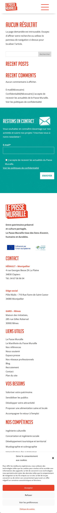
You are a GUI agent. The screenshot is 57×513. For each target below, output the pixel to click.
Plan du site (11, 375)
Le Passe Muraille (14, 339)
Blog (8, 363)
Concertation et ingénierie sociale (22, 436)
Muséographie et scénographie (21, 446)
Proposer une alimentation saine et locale (26, 408)
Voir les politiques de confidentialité (21, 168)
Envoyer (47, 175)
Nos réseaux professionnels (20, 359)
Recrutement (12, 367)
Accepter (28, 487)
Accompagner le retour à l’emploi (22, 413)
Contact (10, 371)
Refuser (28, 495)
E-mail (7, 144)
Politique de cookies (27, 509)
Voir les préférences (28, 502)
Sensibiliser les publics (17, 397)
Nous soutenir (13, 351)
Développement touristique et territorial (26, 441)
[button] (53, 458)
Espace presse (13, 355)
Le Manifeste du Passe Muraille (21, 343)
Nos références (13, 347)
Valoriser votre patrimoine (19, 392)
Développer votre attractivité (20, 402)
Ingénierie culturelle (16, 430)
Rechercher (45, 54)
